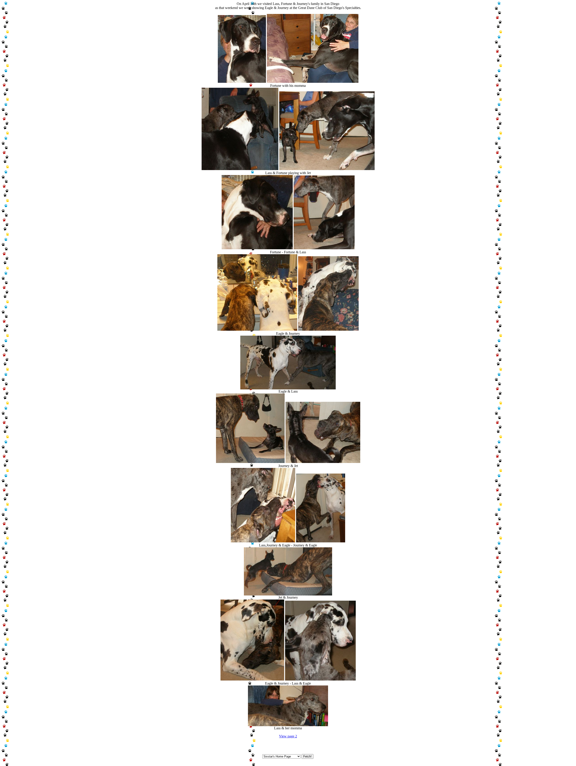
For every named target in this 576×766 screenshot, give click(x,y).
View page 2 (288, 736)
